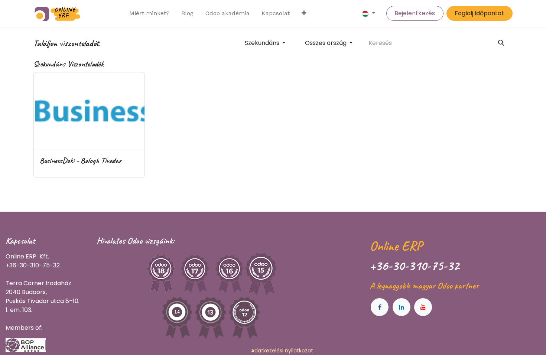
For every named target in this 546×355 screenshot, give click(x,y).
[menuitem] (149, 13)
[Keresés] (501, 43)
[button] (264, 43)
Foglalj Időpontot (479, 13)
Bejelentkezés (414, 13)
